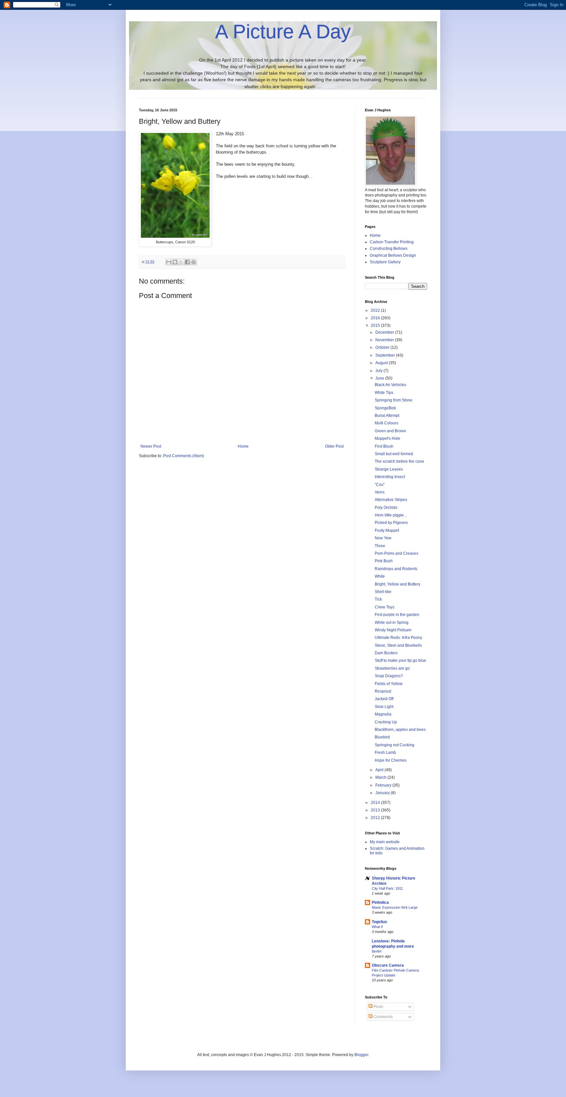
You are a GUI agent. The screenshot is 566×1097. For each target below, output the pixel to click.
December (385, 332)
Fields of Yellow (389, 683)
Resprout (383, 691)
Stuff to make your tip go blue (400, 660)
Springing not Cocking (394, 745)
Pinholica (380, 902)
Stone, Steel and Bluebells (398, 645)
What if (377, 927)
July (379, 370)
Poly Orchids (386, 507)
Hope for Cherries (390, 760)
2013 (376, 810)
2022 (376, 310)
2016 (376, 318)
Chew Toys (384, 607)
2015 (376, 325)
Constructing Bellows (388, 248)
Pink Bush (384, 561)
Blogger (361, 1054)
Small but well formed (394, 454)
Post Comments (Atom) (183, 456)
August (382, 363)
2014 (376, 802)
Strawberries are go (392, 668)
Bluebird (382, 737)
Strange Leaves (389, 469)
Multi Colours (386, 423)
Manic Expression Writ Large (395, 907)
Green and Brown (390, 431)
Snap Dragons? (389, 676)
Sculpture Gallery (385, 262)
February (383, 785)
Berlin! (377, 951)
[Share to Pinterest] (193, 262)
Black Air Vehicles (390, 384)
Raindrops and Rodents (396, 569)
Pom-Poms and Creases (396, 553)
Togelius (379, 922)
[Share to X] (181, 262)
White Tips (384, 392)
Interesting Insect (390, 476)
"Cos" (380, 484)
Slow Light (384, 706)
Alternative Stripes (391, 499)
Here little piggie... (391, 515)
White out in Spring (391, 622)
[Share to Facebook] (187, 262)
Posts (377, 1006)
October (382, 347)
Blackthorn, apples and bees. (400, 729)
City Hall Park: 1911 (387, 888)
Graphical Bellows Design (393, 255)
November (385, 340)
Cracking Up (386, 722)
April (380, 770)
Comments (382, 1016)
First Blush (384, 446)
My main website (385, 842)
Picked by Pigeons (391, 522)
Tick (378, 599)
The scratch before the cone (399, 461)
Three (380, 546)
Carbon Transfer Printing (392, 242)
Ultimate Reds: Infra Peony (398, 637)
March (381, 777)
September (385, 355)
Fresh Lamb (385, 752)
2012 (376, 817)
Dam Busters (386, 653)
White (380, 576)
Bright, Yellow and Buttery (397, 584)
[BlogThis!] (175, 262)
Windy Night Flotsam (393, 630)
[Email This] (168, 262)
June (380, 378)
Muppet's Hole (387, 438)
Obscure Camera (388, 965)
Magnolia (383, 714)
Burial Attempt (387, 415)
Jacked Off (384, 699)
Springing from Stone (393, 400)
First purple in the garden (397, 614)
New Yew (383, 538)
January (383, 792)
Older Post (334, 446)
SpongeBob (385, 408)
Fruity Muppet (387, 530)
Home (243, 446)
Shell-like (383, 591)
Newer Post (151, 446)
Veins (380, 492)
